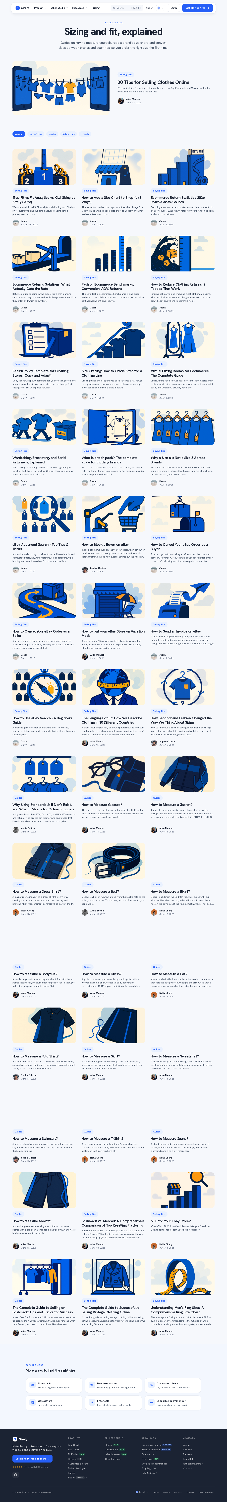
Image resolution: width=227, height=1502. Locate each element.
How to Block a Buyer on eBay (105, 544)
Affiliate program (193, 1463)
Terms (156, 1492)
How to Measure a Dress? (101, 974)
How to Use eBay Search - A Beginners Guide (42, 720)
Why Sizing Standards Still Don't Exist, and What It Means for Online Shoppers (43, 806)
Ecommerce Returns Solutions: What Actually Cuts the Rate (41, 286)
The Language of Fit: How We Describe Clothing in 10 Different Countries (112, 720)
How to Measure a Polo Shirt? (35, 1056)
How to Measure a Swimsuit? (35, 1138)
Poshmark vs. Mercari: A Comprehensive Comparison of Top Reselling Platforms (113, 1223)
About (186, 1444)
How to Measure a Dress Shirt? (36, 891)
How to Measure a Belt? (100, 891)
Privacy (166, 1492)
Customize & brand (78, 1463)
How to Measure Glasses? (102, 804)
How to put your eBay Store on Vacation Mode (113, 633)
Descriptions (114, 1449)
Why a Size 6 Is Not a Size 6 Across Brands (178, 459)
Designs (74, 1459)
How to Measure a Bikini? (170, 891)
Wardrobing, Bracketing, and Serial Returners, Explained (39, 459)
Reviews (187, 1449)
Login (173, 8)
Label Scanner (115, 1454)
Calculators (148, 1454)
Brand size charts (156, 1449)
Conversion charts (156, 1444)
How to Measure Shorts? (31, 1221)
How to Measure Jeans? (169, 1138)
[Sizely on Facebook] (15, 1475)
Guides (52, 133)
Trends (85, 133)
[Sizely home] (22, 8)
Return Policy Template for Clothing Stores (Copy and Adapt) (40, 373)
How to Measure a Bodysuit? (34, 974)
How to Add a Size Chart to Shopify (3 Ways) (111, 199)
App (149, 8)
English (142, 1492)
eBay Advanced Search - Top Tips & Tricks (40, 546)
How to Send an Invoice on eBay (176, 631)
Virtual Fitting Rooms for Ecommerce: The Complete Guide (180, 373)
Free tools (150, 1459)
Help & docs (149, 1472)
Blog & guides (149, 1468)
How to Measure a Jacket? (171, 804)
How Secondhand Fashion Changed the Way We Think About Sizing (181, 720)
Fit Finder (76, 1454)
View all (19, 133)
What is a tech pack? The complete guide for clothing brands (109, 459)
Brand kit (188, 1459)
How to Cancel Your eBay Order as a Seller (41, 633)
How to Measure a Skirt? (101, 1056)
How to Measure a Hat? (169, 974)
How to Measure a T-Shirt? (102, 1138)
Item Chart (73, 1444)
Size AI (77, 1477)
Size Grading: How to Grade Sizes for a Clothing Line (112, 373)
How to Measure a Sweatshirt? (175, 1056)
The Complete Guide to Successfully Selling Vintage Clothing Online (110, 1309)
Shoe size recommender (154, 1463)
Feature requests (207, 1492)
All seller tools (112, 1459)
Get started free (195, 8)
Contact (187, 1468)
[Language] (160, 8)
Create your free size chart (32, 1458)
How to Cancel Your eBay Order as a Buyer (179, 546)
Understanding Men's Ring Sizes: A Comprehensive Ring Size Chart (177, 1309)
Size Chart (73, 1449)
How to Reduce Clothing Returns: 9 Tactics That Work (178, 286)
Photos (111, 1444)
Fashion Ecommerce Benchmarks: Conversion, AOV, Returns (108, 286)
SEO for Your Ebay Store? (171, 1221)
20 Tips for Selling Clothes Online (153, 82)
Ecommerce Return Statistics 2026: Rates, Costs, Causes (178, 199)
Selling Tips (126, 74)
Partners (187, 1454)
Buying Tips (36, 133)
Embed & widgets (77, 1468)
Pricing (96, 8)
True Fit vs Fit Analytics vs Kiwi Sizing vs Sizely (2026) (43, 199)
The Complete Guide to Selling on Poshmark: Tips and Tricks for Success (42, 1309)
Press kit (190, 1492)
